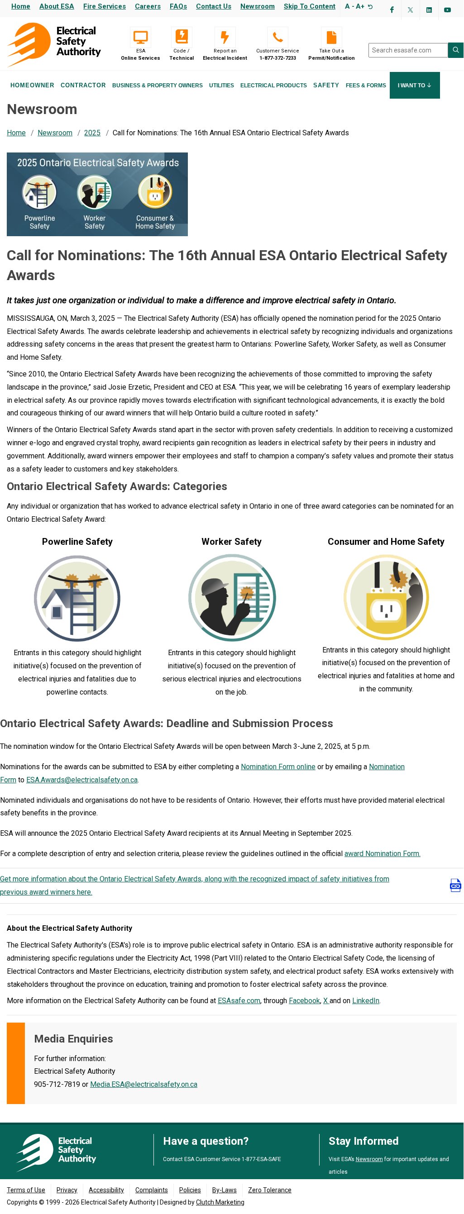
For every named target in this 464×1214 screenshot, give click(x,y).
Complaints (151, 1190)
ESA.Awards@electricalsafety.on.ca (82, 780)
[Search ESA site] (456, 50)
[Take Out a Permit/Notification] (331, 37)
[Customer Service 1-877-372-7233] (277, 37)
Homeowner (32, 85)
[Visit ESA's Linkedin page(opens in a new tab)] (429, 10)
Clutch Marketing (220, 1202)
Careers (148, 6)
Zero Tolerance (270, 1190)
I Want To (412, 85)
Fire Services (104, 6)
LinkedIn (365, 1000)
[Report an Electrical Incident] (225, 37)
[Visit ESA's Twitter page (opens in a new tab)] (411, 10)
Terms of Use (26, 1190)
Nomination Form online (278, 766)
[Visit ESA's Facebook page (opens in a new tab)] (392, 10)
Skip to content (309, 6)
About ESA (56, 6)
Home (20, 6)
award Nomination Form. (382, 853)
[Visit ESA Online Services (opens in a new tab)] (140, 37)
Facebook (304, 1000)
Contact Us (213, 6)
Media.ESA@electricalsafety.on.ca (143, 1084)
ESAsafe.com (239, 1000)
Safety (326, 85)
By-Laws (224, 1190)
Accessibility (106, 1190)
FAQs (178, 6)
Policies (190, 1190)
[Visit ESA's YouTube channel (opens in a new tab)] (448, 10)
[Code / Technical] (181, 37)
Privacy (67, 1190)
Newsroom (257, 6)
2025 (92, 133)
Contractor (83, 85)
